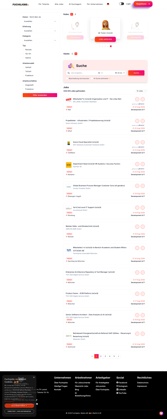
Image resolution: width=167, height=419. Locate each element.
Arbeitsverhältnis (30, 81)
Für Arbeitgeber (102, 382)
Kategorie (27, 36)
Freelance (29, 89)
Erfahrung (27, 26)
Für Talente (44, 4)
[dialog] (19, 396)
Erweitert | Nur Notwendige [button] (19, 411)
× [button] (34, 377)
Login (128, 4)
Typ (24, 45)
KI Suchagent (75, 4)
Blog (77, 389)
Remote (28, 50)
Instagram (122, 386)
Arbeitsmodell (28, 63)
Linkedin (122, 389)
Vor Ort (28, 54)
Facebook (122, 382)
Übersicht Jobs (81, 386)
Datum (32, 17)
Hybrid (28, 58)
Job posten (101, 386)
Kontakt (57, 389)
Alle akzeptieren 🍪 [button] (19, 406)
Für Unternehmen (95, 4)
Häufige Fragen (60, 386)
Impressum (142, 386)
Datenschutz (142, 382)
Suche (136, 73)
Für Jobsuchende (82, 382)
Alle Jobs (59, 4)
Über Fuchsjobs (61, 382)
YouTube (122, 393)
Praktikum (29, 75)
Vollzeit (28, 67)
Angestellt (29, 85)
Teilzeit (28, 71)
